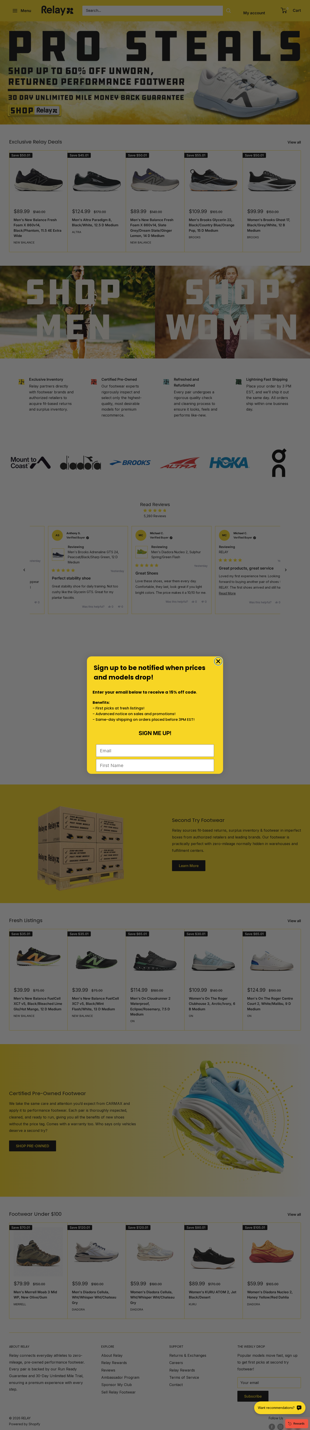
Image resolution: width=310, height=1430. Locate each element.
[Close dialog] (218, 661)
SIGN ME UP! (155, 733)
